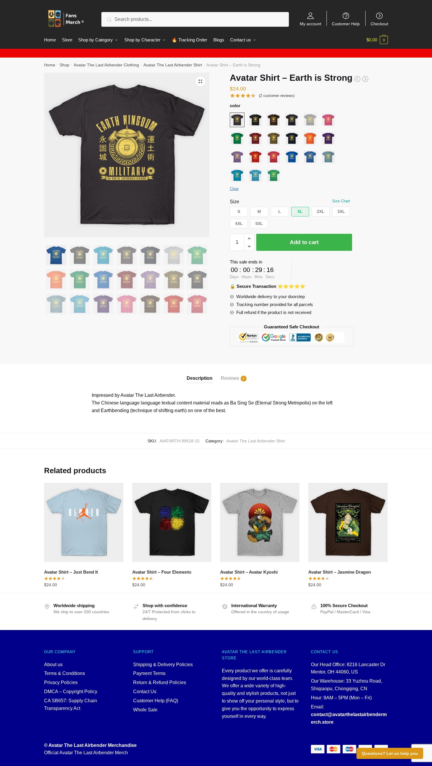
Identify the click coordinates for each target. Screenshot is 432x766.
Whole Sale (145, 709)
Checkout (379, 23)
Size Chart (341, 201)
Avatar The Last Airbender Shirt (172, 65)
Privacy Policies (61, 682)
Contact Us (144, 691)
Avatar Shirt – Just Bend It (71, 572)
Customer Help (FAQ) (155, 700)
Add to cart (304, 242)
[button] (200, 81)
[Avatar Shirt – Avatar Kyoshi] (259, 522)
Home (49, 65)
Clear (234, 189)
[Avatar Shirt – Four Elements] (172, 522)
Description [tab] (199, 378)
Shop (64, 65)
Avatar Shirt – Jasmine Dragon (339, 572)
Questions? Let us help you (390, 753)
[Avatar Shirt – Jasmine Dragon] (348, 522)
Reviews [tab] (230, 378)
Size (234, 201)
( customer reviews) (276, 95)
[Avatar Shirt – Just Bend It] (83, 522)
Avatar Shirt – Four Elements (161, 572)
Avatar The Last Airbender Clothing (106, 65)
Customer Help (346, 23)
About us (53, 664)
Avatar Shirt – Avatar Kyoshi (249, 572)
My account (310, 23)
